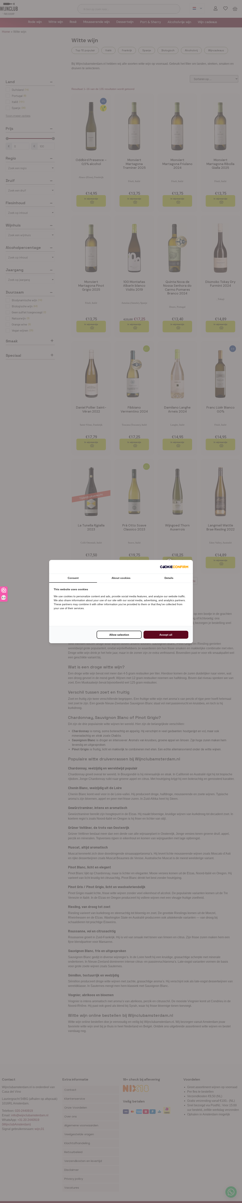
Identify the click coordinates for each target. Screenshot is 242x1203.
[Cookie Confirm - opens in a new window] (174, 567)
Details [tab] (168, 577)
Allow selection (119, 634)
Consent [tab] (73, 577)
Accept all (165, 634)
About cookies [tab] (121, 577)
